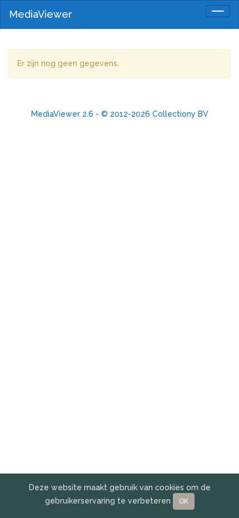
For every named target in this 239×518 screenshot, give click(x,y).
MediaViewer (40, 14)
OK (183, 501)
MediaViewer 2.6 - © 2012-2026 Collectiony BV (119, 113)
